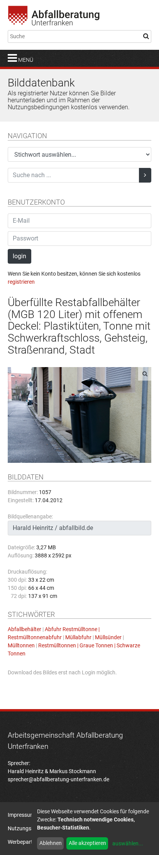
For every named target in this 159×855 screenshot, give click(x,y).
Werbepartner (24, 842)
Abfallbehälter (24, 629)
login (19, 256)
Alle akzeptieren (87, 843)
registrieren (21, 282)
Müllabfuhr (78, 637)
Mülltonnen (21, 645)
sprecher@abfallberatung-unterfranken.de (58, 779)
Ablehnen (50, 843)
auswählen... (127, 843)
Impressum (21, 815)
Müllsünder (108, 637)
